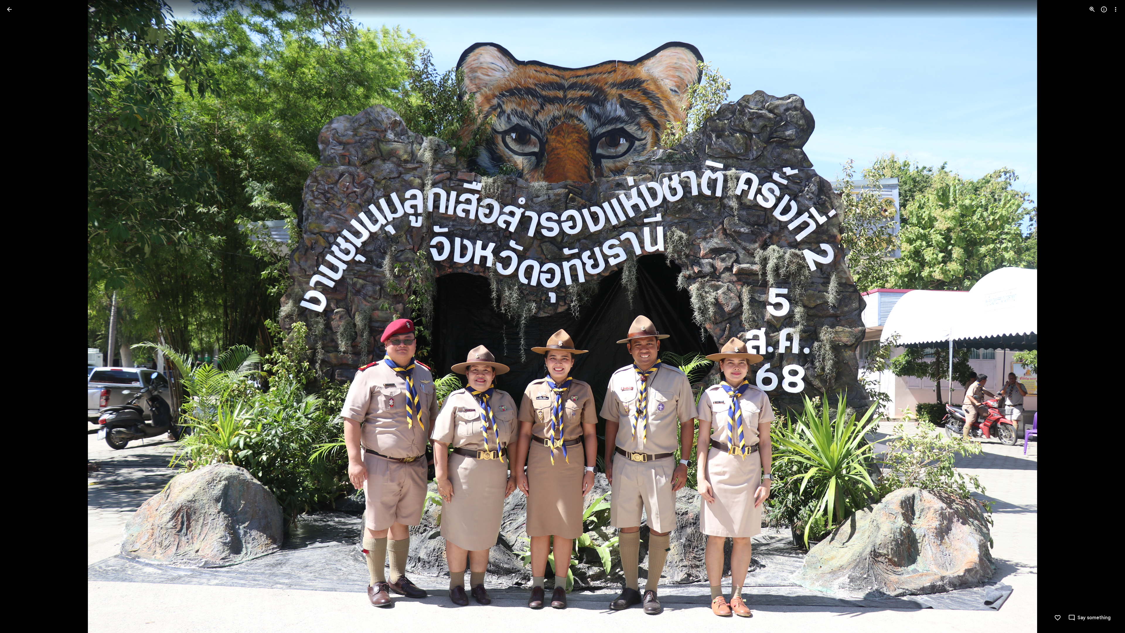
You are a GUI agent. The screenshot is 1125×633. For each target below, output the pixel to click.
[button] (16, 316)
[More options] (1115, 9)
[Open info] (1104, 9)
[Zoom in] (1092, 9)
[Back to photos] (9, 9)
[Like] (1057, 617)
